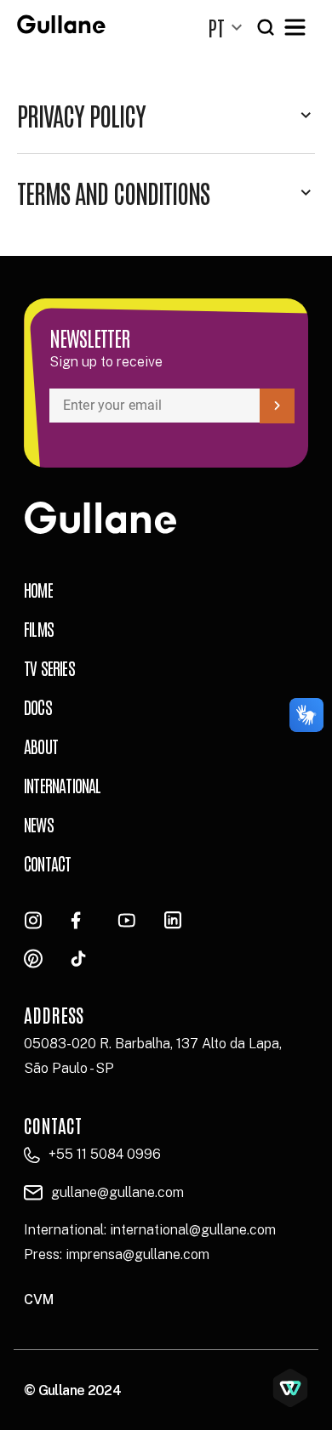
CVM (39, 1299)
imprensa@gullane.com (137, 1254)
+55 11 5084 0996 (105, 1154)
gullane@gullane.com (117, 1192)
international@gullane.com (193, 1230)
